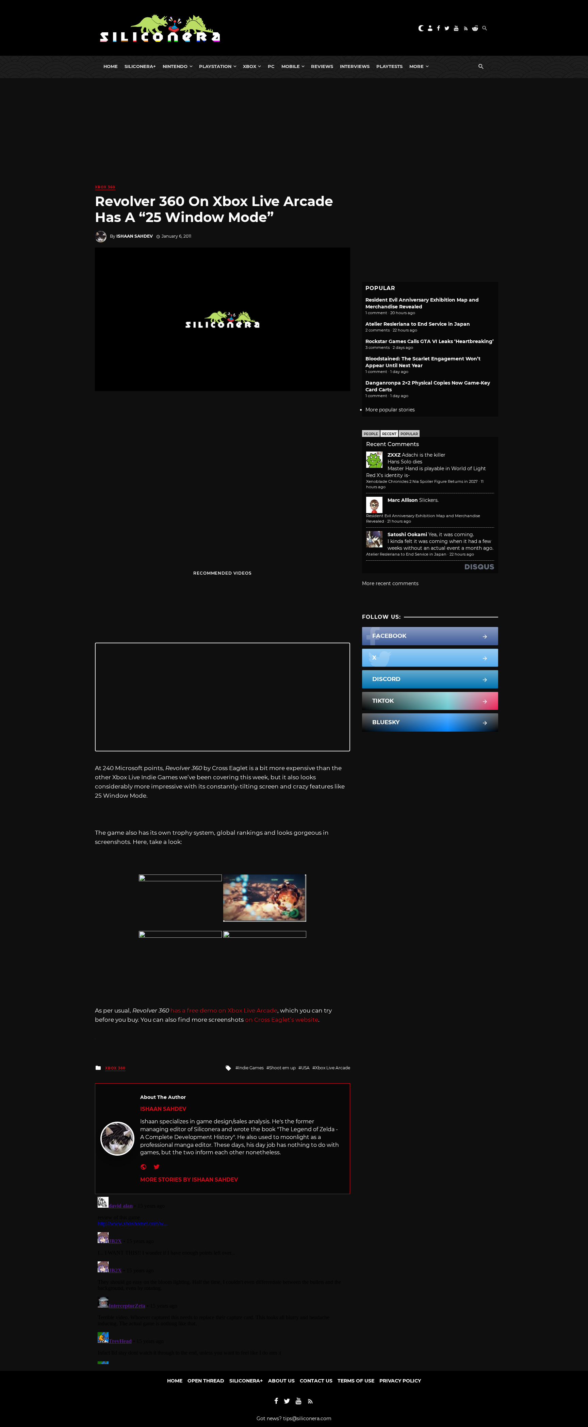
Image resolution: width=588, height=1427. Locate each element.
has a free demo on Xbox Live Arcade (223, 1010)
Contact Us (316, 1381)
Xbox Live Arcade (332, 1067)
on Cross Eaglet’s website (281, 1019)
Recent (389, 434)
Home (110, 66)
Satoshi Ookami (407, 534)
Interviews (355, 66)
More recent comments (390, 583)
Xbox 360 (105, 187)
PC (271, 66)
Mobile (290, 66)
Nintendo (175, 66)
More (416, 66)
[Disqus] (222, 1279)
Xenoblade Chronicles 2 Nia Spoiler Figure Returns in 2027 (422, 481)
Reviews (322, 66)
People (371, 434)
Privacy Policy (400, 1381)
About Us (281, 1381)
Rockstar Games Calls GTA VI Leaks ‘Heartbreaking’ (429, 341)
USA (305, 1067)
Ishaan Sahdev (134, 236)
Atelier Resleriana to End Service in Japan (417, 324)
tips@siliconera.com (307, 1418)
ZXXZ (394, 455)
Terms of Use (356, 1381)
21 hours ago (399, 521)
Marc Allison (403, 500)
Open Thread (205, 1381)
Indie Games (251, 1067)
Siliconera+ (140, 66)
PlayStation (215, 66)
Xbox (249, 66)
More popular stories (390, 410)
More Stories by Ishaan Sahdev (189, 1179)
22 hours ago (462, 554)
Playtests (389, 66)
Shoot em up (282, 1067)
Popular (409, 434)
